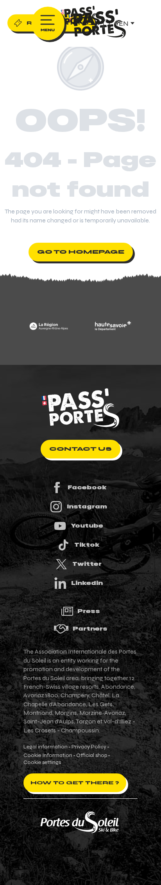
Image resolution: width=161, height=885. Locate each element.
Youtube (87, 525)
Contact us (80, 449)
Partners (90, 629)
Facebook (87, 487)
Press (88, 611)
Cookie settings (42, 762)
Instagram (87, 506)
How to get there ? (74, 782)
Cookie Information (47, 755)
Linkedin (87, 583)
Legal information (45, 747)
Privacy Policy (89, 747)
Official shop (91, 755)
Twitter (87, 564)
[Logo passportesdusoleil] (80, 408)
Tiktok (87, 545)
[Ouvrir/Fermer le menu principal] (47, 23)
